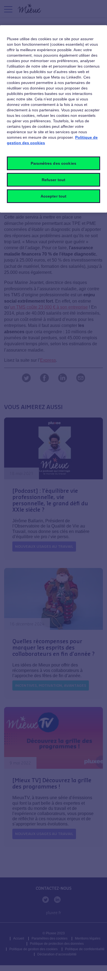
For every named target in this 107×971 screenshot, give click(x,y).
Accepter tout (54, 196)
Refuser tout (54, 180)
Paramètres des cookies (53, 163)
